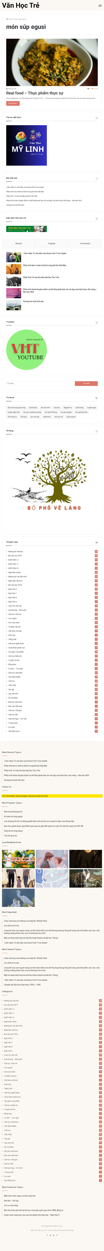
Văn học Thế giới (15, 710)
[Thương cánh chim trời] (18, 898)
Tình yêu (23, 417)
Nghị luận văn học (15, 581)
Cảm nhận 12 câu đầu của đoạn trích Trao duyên (25, 187)
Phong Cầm (12, 89)
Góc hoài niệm (14, 622)
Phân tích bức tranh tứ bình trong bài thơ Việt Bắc (25, 192)
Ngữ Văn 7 (12, 593)
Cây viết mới (13, 694)
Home (10, 19)
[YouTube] (53, 1235)
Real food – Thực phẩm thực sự (34, 93)
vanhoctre (47, 417)
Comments (85, 243)
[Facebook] (47, 1235)
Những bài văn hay (15, 551)
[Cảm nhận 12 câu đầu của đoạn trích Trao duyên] (13, 257)
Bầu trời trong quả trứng (16, 408)
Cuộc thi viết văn (15, 606)
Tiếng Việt (12, 639)
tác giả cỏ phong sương (32, 412)
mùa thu (57, 408)
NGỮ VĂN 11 (13, 564)
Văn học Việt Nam (15, 673)
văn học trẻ (58, 417)
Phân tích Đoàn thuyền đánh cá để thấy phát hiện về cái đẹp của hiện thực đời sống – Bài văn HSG (44, 201)
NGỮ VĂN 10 (13, 568)
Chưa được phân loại (16, 648)
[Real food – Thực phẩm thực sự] (52, 62)
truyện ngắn (91, 408)
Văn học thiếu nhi (15, 656)
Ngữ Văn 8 (12, 597)
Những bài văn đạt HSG (17, 576)
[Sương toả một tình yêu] (13, 305)
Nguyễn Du (68, 408)
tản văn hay (35, 417)
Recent (19, 243)
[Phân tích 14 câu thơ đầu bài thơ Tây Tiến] (13, 281)
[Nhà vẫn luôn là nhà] (18, 878)
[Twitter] (50, 1235)
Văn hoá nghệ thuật (16, 643)
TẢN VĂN (12, 685)
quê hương (80, 408)
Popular (51, 243)
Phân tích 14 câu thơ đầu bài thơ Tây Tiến (21, 196)
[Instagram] (56, 1235)
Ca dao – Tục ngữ (15, 668)
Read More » (13, 103)
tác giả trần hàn (81, 412)
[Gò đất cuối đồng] (85, 878)
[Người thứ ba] (52, 859)
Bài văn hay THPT (15, 556)
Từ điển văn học (14, 627)
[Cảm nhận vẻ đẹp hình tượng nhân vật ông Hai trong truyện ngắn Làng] (18, 859)
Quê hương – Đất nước (17, 610)
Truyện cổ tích (14, 660)
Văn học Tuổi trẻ (14, 614)
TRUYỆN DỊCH (14, 731)
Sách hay (11, 635)
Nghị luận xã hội (14, 572)
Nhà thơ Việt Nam (15, 702)
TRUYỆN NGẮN (14, 677)
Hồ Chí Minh (13, 698)
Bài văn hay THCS (15, 585)
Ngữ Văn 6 (12, 602)
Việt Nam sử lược (15, 631)
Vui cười (11, 727)
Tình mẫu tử (12, 417)
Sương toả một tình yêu (15, 205)
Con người (12, 618)
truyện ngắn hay (14, 412)
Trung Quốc (13, 723)
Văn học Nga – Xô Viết (17, 719)
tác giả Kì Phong (51, 412)
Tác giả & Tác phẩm (16, 652)
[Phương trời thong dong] (85, 859)
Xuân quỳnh (70, 417)
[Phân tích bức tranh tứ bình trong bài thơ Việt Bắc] (13, 269)
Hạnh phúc (33, 408)
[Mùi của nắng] (52, 878)
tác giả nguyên (66, 412)
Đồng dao (12, 664)
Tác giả (11, 689)
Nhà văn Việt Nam (15, 706)
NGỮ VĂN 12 (13, 560)
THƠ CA (11, 681)
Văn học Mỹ (12, 714)
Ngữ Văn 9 (12, 589)
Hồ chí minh (45, 408)
